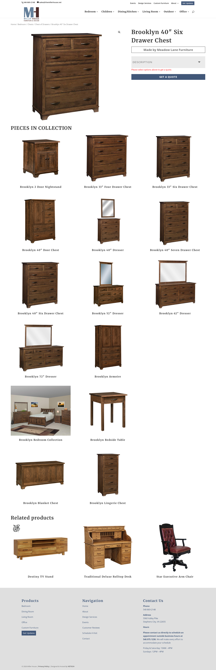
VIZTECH (71, 666)
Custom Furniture (161, 3)
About (173, 3)
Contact (86, 638)
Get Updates (187, 3)
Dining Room (28, 611)
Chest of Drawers (42, 24)
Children (107, 12)
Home (13, 24)
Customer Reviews (91, 627)
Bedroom (90, 12)
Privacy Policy (43, 666)
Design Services (144, 3)
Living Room (150, 12)
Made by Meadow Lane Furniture (168, 50)
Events (133, 3)
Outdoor (169, 12)
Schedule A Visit (89, 633)
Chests (30, 24)
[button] (119, 32)
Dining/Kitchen (127, 12)
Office (183, 12)
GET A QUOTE (168, 77)
